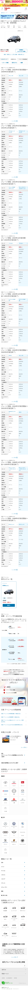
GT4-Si (10, 355)
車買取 (8, 27)
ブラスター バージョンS (12, 132)
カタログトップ (4, 59)
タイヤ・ (19, 27)
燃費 (22, 62)
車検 (14, 27)
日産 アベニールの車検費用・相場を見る (10, 717)
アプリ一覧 (3, 988)
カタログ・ (3, 27)
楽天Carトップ (4, 12)
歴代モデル (14, 62)
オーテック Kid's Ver (12, 300)
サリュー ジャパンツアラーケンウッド (12, 469)
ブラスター (11, 243)
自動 (25, 27)
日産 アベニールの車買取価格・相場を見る (11, 713)
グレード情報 (5, 62)
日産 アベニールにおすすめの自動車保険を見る (12, 724)
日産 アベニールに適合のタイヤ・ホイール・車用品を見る (12, 721)
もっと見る (14, 121)
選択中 (8, 605)
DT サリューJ (11, 524)
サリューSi (11, 75)
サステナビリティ (16, 988)
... (8, 12)
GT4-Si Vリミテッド (12, 412)
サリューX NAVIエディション (12, 188)
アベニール (4, 583)
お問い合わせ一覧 (9, 988)
